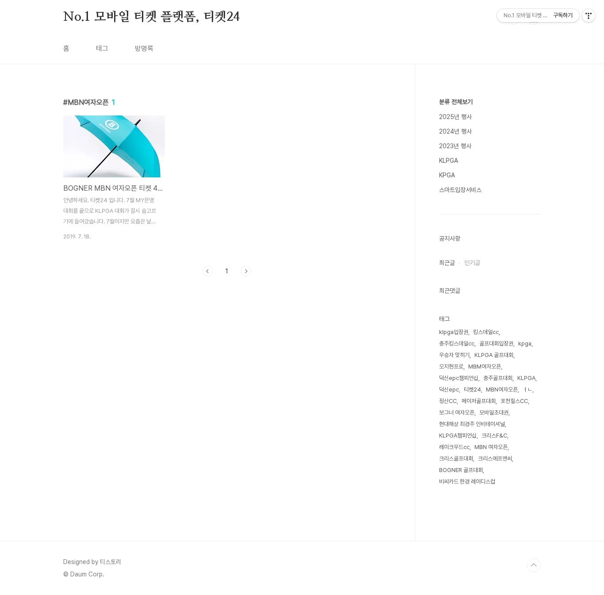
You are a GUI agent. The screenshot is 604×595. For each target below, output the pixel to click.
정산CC (448, 401)
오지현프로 (451, 366)
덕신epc (449, 389)
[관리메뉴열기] (588, 15)
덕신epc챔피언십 (458, 378)
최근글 (447, 262)
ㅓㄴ (527, 389)
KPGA (447, 175)
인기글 (472, 262)
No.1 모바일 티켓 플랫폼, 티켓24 (151, 17)
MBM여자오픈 (484, 366)
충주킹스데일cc (456, 343)
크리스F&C (494, 435)
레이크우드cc (454, 447)
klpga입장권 (453, 332)
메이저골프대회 (479, 401)
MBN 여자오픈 (491, 447)
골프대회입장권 (496, 343)
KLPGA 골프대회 (493, 355)
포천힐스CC (514, 401)
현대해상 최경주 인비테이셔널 (472, 424)
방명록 (144, 48)
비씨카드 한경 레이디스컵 (467, 481)
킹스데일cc (486, 332)
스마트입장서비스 (460, 189)
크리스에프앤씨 (495, 458)
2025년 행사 (455, 116)
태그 (102, 48)
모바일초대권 (493, 412)
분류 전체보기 (456, 101)
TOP (534, 565)
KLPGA (448, 160)
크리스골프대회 (456, 458)
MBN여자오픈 (502, 389)
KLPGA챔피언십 (458, 435)
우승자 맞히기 (454, 355)
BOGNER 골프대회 (461, 470)
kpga (524, 343)
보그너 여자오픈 (456, 412)
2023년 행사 (455, 146)
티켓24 (472, 389)
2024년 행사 (455, 131)
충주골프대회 (497, 378)
